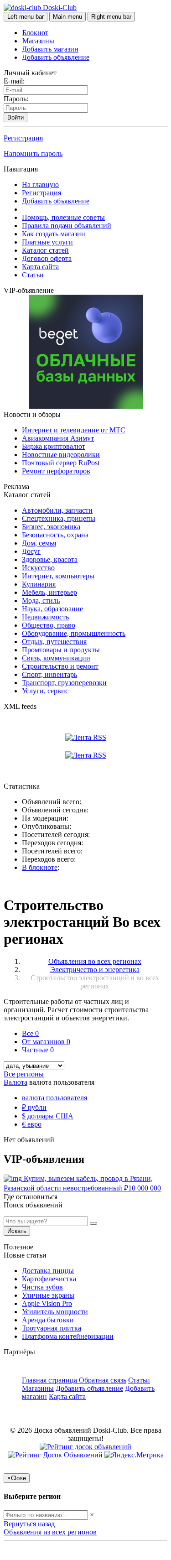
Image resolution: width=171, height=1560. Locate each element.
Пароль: (16, 99)
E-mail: (14, 81)
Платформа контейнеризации (68, 1336)
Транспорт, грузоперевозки (64, 682)
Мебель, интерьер (49, 592)
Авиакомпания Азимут (58, 438)
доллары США (47, 1116)
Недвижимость (45, 617)
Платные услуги (47, 242)
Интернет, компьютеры (58, 576)
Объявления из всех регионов (50, 1532)
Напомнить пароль (33, 153)
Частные (38, 1050)
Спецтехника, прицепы (58, 518)
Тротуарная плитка (51, 1328)
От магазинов (46, 1041)
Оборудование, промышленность (73, 633)
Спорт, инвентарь (49, 674)
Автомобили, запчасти (57, 510)
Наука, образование (52, 609)
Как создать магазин (53, 234)
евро (31, 1124)
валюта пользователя (54, 1098)
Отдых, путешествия (54, 641)
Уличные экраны (48, 1295)
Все (30, 1033)
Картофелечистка (49, 1279)
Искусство (38, 568)
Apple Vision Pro (47, 1303)
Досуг (31, 551)
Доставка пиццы (48, 1270)
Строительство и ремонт (60, 666)
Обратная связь (102, 1380)
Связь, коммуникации (56, 658)
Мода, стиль (41, 600)
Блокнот (35, 32)
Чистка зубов (42, 1287)
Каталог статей (45, 250)
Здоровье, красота (50, 559)
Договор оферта (47, 258)
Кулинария (39, 584)
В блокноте (39, 867)
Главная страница (50, 1380)
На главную (40, 184)
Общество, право (48, 625)
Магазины (38, 41)
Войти (15, 117)
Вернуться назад (29, 1524)
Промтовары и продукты (61, 650)
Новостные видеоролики (61, 454)
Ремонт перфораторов (56, 471)
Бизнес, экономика (51, 526)
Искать (16, 1230)
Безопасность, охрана (55, 535)
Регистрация (23, 138)
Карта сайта (40, 266)
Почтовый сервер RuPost (60, 463)
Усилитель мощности (55, 1312)
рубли (34, 1107)
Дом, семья (39, 543)
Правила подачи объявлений (66, 225)
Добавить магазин (50, 49)
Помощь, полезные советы (63, 217)
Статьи (33, 275)
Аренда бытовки (48, 1320)
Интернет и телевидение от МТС (73, 430)
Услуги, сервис (45, 691)
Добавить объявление (55, 57)
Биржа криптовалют (53, 446)
